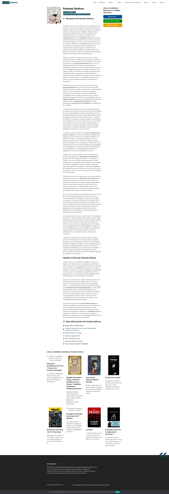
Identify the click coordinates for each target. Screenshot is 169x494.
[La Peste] (94, 426)
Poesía (73, 12)
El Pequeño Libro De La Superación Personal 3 (113, 432)
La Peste (89, 430)
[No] (167, 492)
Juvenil (119, 2)
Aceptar (117, 491)
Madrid (81, 341)
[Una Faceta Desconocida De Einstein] (94, 374)
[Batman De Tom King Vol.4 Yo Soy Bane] (55, 426)
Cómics (154, 2)
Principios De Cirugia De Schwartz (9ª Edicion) (74, 416)
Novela (146, 2)
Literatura (102, 2)
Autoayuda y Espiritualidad (133, 2)
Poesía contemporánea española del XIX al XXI (77, 14)
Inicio (95, 2)
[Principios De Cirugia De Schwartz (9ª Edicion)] (74, 410)
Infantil (111, 2)
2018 (78, 338)
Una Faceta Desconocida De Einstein (92, 380)
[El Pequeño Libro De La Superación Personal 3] (114, 426)
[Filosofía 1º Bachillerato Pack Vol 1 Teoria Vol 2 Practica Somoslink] (55, 360)
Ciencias (162, 2)
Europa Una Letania (112, 377)
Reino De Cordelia (76, 333)
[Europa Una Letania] (113, 374)
